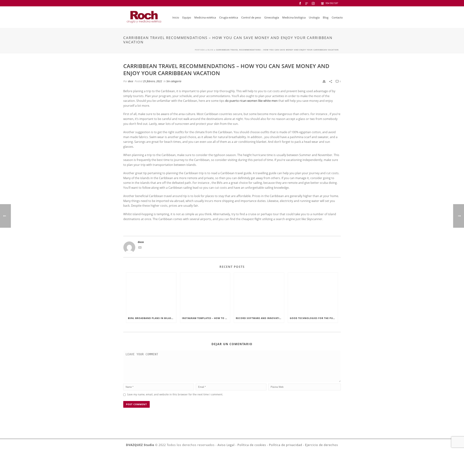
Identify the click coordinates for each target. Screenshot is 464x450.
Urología (314, 17)
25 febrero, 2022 (152, 81)
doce (130, 81)
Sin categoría (173, 81)
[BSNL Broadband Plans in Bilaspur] (151, 293)
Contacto (337, 17)
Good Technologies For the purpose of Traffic (314, 318)
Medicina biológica (294, 17)
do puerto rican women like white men (251, 101)
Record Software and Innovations (260, 318)
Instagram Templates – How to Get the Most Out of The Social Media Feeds (206, 318)
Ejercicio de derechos (321, 445)
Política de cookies (251, 445)
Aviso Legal (226, 445)
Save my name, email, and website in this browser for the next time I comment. (175, 394)
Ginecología (271, 17)
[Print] (324, 81)
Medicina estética (205, 17)
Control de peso (251, 17)
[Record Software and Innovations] (259, 293)
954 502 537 (332, 3)
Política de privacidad (285, 445)
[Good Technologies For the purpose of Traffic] (313, 293)
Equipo (186, 17)
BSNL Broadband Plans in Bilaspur (152, 318)
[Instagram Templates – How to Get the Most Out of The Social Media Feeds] (205, 293)
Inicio (175, 17)
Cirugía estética (228, 17)
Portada (200, 49)
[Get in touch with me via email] (139, 248)
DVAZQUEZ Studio (140, 445)
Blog (325, 17)
